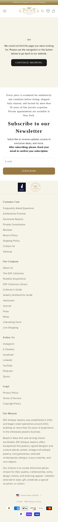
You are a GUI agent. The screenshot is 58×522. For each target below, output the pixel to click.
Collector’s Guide (12, 289)
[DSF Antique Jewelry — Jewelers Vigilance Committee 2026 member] (35, 187)
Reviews (7, 229)
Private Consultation (14, 224)
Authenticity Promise (14, 213)
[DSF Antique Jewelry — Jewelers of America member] (22, 187)
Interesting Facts (12, 322)
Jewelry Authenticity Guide (17, 295)
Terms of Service (12, 398)
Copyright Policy (12, 403)
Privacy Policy (10, 392)
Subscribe (29, 171)
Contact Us (9, 246)
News (6, 316)
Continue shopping (29, 62)
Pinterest (8, 371)
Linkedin (7, 360)
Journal (7, 305)
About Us (8, 267)
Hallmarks (9, 300)
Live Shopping (10, 327)
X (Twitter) (8, 349)
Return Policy (10, 235)
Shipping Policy (11, 240)
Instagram (8, 343)
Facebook (8, 354)
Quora (6, 376)
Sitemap (7, 251)
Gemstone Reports (13, 219)
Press (6, 311)
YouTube (7, 365)
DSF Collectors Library (15, 284)
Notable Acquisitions (14, 278)
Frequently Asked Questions (18, 208)
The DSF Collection (13, 273)
